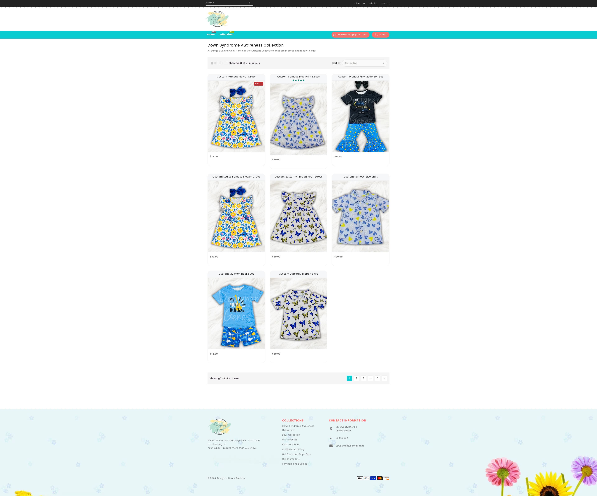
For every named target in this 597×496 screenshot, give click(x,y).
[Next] (384, 378)
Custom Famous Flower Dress (236, 76)
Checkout (360, 3)
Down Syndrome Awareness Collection (298, 428)
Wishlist (373, 3)
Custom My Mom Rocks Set (236, 273)
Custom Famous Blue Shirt (361, 176)
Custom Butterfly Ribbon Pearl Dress (299, 176)
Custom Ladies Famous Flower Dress (236, 176)
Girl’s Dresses (289, 439)
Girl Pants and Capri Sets (296, 454)
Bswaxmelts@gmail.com (350, 445)
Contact (386, 3)
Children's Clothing (293, 449)
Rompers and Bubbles (294, 463)
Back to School (290, 444)
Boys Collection (291, 434)
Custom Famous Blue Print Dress (298, 76)
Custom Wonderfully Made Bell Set (360, 76)
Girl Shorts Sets (291, 459)
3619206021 (342, 438)
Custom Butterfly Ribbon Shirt (298, 273)
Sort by (336, 63)
